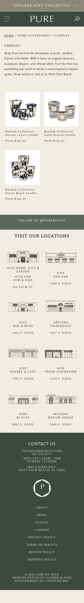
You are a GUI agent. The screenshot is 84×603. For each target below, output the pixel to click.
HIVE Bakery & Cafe (23, 370)
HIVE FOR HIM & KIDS (23, 278)
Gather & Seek (59, 577)
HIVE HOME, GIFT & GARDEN (23, 269)
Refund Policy (42, 552)
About (42, 507)
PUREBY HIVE (23, 415)
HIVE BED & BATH (23, 324)
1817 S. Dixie (61, 333)
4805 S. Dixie (23, 424)
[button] (77, 19)
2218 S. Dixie (61, 378)
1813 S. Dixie (23, 333)
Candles (62, 35)
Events (42, 522)
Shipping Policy (42, 559)
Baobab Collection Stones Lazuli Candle (22, 133)
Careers (42, 530)
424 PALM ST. (23, 287)
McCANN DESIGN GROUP (60, 415)
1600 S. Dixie (61, 424)
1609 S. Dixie (61, 283)
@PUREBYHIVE (53, 220)
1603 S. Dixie (23, 378)
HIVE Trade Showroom (61, 370)
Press (42, 515)
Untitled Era (57, 581)
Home (9, 35)
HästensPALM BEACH (61, 324)
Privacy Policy (42, 537)
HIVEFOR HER (60, 274)
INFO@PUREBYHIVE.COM (42, 451)
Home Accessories (34, 35)
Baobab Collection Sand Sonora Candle (60, 133)
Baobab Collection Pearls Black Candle (21, 191)
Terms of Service (42, 545)
